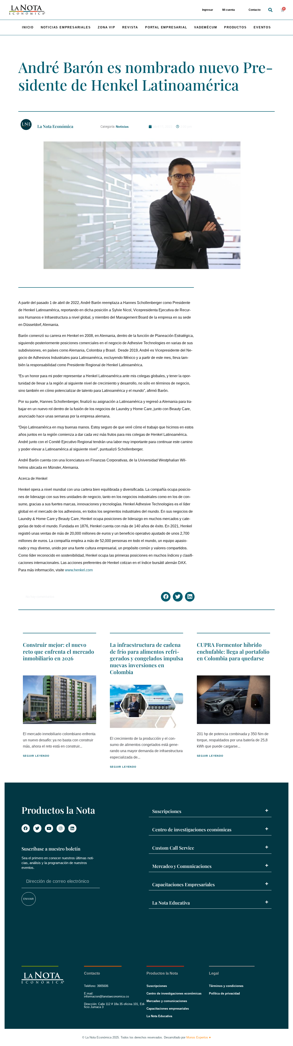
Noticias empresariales (66, 27)
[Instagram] (61, 828)
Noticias (122, 126)
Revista (130, 27)
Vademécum (205, 27)
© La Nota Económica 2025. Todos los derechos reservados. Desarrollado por (146, 1037)
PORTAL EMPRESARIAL (166, 27)
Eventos (262, 27)
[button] (270, 10)
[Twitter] (37, 828)
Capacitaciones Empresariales (183, 884)
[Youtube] (49, 828)
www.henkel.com (79, 570)
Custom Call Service (173, 848)
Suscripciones (166, 811)
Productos (235, 27)
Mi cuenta (228, 9)
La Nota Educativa (171, 903)
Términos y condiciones (226, 986)
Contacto (254, 9)
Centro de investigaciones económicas (191, 829)
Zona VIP (106, 27)
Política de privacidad (224, 993)
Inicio (28, 27)
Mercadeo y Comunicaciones (182, 866)
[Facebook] (26, 828)
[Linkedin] (72, 828)
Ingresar (207, 9)
